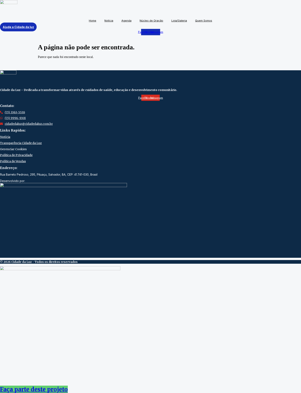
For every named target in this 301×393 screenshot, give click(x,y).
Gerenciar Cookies (13, 149)
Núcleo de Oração (151, 20)
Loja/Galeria (179, 20)
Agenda (126, 20)
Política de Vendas (13, 161)
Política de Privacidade (16, 155)
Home (92, 20)
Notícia (108, 20)
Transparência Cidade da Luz (21, 143)
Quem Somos (203, 20)
